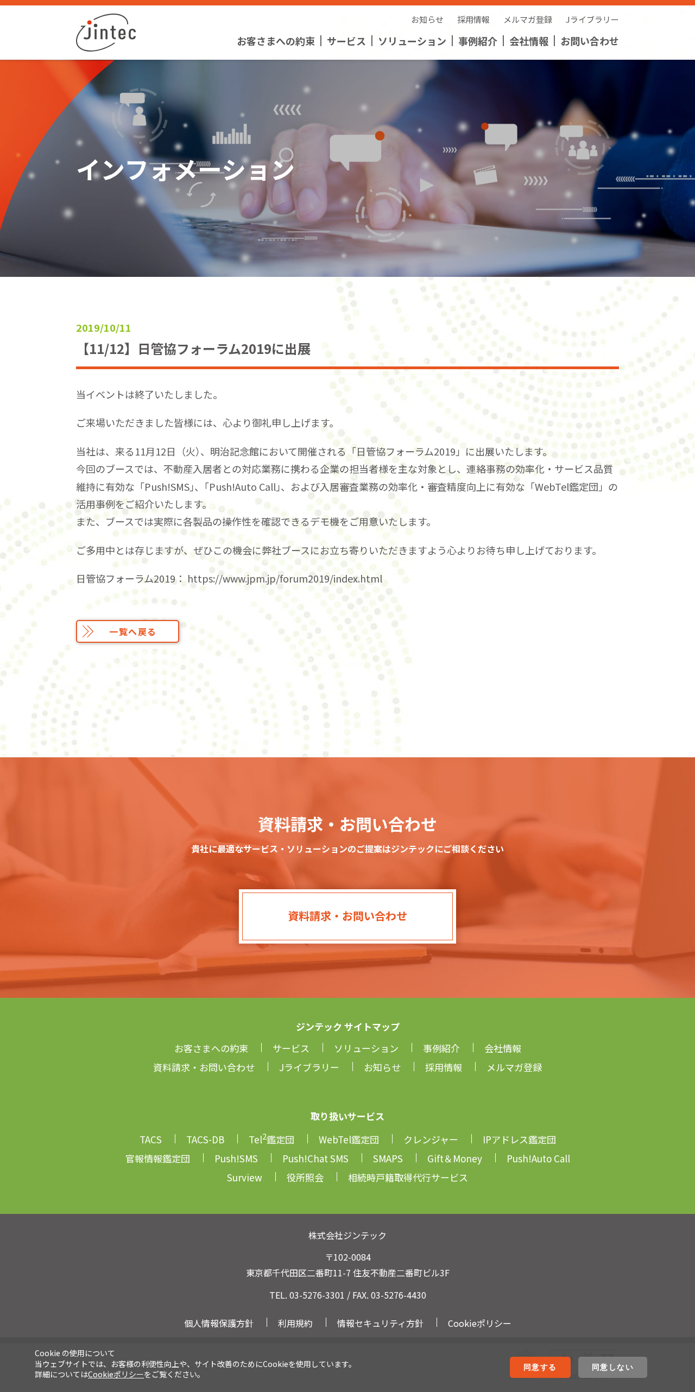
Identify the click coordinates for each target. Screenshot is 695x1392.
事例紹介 (477, 41)
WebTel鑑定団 (349, 1139)
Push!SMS (236, 1158)
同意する (540, 1367)
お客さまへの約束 (276, 41)
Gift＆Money (454, 1158)
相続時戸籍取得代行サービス (408, 1177)
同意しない (613, 1367)
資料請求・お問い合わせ (347, 915)
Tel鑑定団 (271, 1139)
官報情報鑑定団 (157, 1158)
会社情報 (528, 41)
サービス (346, 41)
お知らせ (427, 19)
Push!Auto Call (538, 1158)
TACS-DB (205, 1139)
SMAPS (388, 1158)
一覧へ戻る (133, 631)
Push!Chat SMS (315, 1158)
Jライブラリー (592, 19)
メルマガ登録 (527, 19)
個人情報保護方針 (219, 1323)
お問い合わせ (589, 41)
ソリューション (412, 41)
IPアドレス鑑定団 (519, 1139)
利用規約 (295, 1323)
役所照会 (305, 1177)
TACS (151, 1139)
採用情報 (473, 19)
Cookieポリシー (116, 1374)
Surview (244, 1177)
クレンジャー (430, 1139)
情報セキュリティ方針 (380, 1323)
